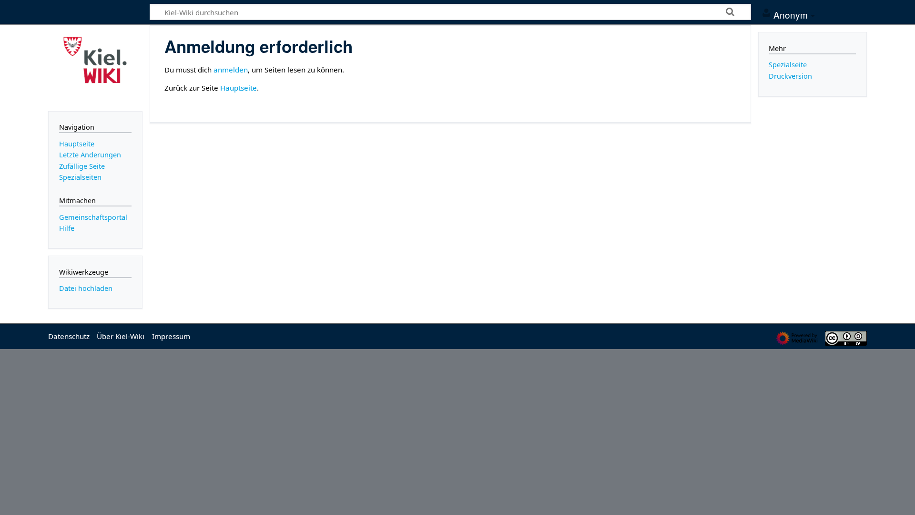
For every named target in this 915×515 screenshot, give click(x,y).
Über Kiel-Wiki (120, 336)
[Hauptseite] (95, 67)
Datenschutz (69, 336)
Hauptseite (238, 88)
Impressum (171, 336)
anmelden (231, 69)
